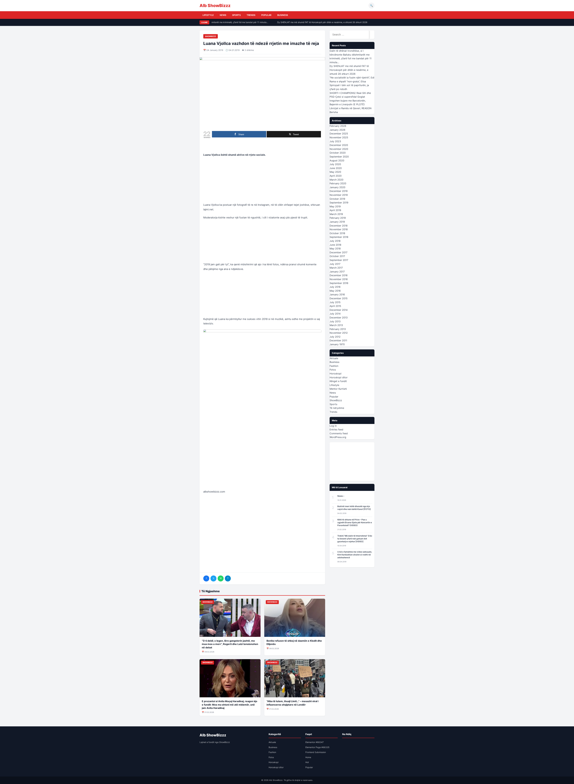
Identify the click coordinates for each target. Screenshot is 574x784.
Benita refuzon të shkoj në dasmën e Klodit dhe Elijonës (294, 642)
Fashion (334, 365)
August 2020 (337, 160)
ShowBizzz (210, 36)
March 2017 (336, 267)
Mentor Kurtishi (338, 388)
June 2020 (336, 168)
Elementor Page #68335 (317, 747)
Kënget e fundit (338, 381)
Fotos (333, 369)
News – (340, 496)
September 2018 (339, 236)
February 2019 (338, 217)
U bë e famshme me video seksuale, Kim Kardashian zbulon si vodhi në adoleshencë (354, 555)
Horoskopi (335, 373)
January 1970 (337, 344)
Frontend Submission (315, 752)
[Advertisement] (262, 182)
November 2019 (339, 194)
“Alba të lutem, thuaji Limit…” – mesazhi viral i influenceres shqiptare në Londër (292, 703)
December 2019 (339, 191)
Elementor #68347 (314, 742)
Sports (236, 15)
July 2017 (335, 263)
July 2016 (335, 286)
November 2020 (339, 148)
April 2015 (335, 305)
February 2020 (338, 183)
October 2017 (337, 256)
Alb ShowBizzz (215, 5)
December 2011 (338, 340)
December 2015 (339, 298)
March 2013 (336, 325)
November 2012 (339, 332)
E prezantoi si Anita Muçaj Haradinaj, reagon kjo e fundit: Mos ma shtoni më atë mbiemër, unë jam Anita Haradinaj (229, 704)
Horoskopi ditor (339, 377)
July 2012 (335, 336)
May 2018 (335, 248)
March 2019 (336, 214)
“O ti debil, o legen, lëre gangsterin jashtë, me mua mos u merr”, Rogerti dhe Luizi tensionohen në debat (230, 644)
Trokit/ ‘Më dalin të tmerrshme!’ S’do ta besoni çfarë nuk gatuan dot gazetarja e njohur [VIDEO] (354, 539)
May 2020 (335, 171)
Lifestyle (208, 15)
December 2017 (338, 252)
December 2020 (339, 145)
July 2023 (335, 141)
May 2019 (335, 206)
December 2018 (339, 225)
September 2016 (339, 283)
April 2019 (335, 210)
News (223, 15)
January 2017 (337, 271)
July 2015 (335, 302)
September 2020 (339, 156)
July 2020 (335, 164)
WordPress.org (338, 437)
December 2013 (339, 317)
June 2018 (335, 244)
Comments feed (339, 433)
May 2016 (335, 290)
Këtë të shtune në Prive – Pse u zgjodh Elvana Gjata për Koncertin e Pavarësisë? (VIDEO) (354, 522)
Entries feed (336, 429)
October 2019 (337, 198)
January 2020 (337, 187)
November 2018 (339, 229)
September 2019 (339, 202)
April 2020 (336, 175)
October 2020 (338, 152)
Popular (266, 15)
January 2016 (337, 294)
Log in (333, 425)
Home (308, 757)
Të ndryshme (337, 407)
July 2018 (335, 240)
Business (282, 15)
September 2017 (339, 260)
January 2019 (337, 221)
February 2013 (338, 329)
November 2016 (339, 279)
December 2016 (339, 275)
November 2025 (339, 137)
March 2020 (336, 179)
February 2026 (338, 125)
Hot (307, 762)
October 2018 (337, 233)
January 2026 (337, 129)
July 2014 (335, 313)
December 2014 (339, 309)
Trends (251, 15)
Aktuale (334, 358)
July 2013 (335, 321)
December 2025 (339, 133)
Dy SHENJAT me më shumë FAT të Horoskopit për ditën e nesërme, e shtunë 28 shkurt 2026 (313, 22)
